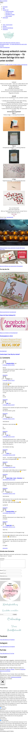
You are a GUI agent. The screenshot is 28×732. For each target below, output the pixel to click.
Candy (1, 47)
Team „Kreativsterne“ (8, 24)
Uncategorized (6, 47)
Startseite (5, 6)
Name (1, 570)
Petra (7, 453)
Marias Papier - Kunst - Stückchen (14, 478)
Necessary (4, 708)
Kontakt (5, 26)
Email (1, 573)
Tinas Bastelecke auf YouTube (7, 653)
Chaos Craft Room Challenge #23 (7, 315)
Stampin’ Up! (5, 10)
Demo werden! (8, 16)
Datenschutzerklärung (8, 28)
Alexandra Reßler (10, 363)
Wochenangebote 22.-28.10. (6, 336)
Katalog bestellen (9, 11)
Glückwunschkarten (4, 312)
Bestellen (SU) (8, 13)
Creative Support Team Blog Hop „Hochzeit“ (10, 354)
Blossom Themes (10, 669)
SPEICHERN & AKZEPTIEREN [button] (7, 731)
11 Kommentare (23, 64)
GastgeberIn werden (10, 14)
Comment (2, 558)
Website (2, 576)
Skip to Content (3, 1)
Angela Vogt (9, 525)
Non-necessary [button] (3, 719)
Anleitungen (5, 17)
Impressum (5, 29)
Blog (4, 8)
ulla (7, 435)
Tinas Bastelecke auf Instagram (7, 646)
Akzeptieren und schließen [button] (6, 678)
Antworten (5, 375)
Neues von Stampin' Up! (5, 333)
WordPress (22, 669)
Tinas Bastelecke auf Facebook (7, 639)
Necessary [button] (2, 706)
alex (7, 403)
